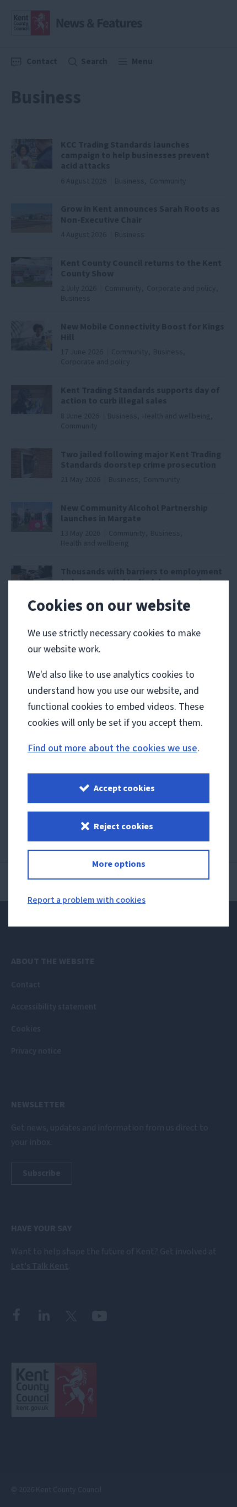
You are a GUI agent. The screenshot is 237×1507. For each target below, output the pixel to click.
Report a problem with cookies (87, 900)
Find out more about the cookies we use (112, 748)
